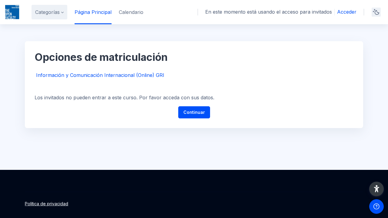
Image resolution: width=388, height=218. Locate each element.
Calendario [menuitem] (131, 12)
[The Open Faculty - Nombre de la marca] (12, 12)
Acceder (346, 12)
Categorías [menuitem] (47, 12)
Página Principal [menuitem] (93, 12)
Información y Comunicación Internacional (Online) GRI (100, 75)
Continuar (194, 112)
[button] (376, 189)
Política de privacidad (46, 203)
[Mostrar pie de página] (376, 206)
